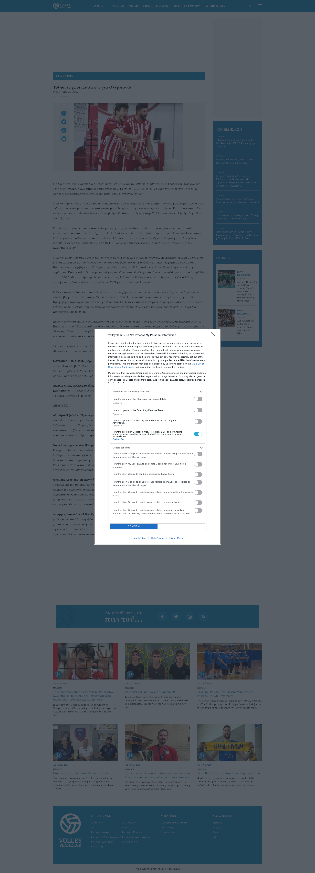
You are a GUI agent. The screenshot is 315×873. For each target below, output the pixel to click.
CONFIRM (134, 526)
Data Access (157, 538)
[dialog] (157, 436)
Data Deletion (139, 538)
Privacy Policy (176, 538)
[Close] (214, 335)
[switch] (198, 399)
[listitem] (157, 391)
